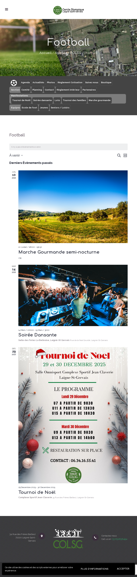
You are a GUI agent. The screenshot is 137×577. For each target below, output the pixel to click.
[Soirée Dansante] (73, 295)
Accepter (123, 569)
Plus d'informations (94, 569)
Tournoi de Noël (36, 492)
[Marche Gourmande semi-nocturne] (73, 206)
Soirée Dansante (37, 335)
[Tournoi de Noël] (73, 415)
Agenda (61, 53)
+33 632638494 (119, 539)
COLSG (75, 53)
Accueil (45, 53)
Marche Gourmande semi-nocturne (58, 252)
